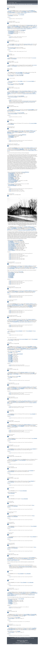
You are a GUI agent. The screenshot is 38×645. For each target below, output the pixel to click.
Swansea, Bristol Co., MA (28, 44)
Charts (17, 4)
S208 (10, 141)
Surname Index (9, 4)
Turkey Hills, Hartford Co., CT (15, 267)
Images (25, 4)
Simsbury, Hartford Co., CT (30, 130)
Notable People (21, 4)
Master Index (14, 4)
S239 (10, 191)
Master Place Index (29, 4)
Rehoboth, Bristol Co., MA (31, 25)
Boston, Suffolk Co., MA (32, 150)
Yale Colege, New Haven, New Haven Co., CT (15, 305)
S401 (10, 18)
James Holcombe (19, 637)
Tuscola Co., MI (14, 559)
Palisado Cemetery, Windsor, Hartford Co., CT (24, 28)
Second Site (21, 643)
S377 (10, 190)
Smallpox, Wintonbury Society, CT (12, 594)
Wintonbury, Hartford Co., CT (25, 372)
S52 (9, 621)
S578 (10, 607)
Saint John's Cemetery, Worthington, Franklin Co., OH (27, 230)
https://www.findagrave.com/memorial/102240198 (25, 566)
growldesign (30, 643)
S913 (10, 37)
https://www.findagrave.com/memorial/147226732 (28, 101)
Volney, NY (31, 307)
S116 (10, 140)
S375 (10, 36)
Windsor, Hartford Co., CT (28, 12)
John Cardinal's (18, 643)
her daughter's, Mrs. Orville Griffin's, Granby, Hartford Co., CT (23, 321)
